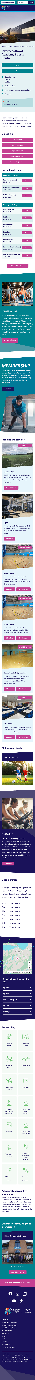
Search (31, 2)
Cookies (4, 1341)
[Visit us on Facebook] (10, 1294)
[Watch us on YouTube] (14, 1301)
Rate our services (7, 1330)
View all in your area (17, 1272)
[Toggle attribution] (30, 972)
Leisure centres (12, 46)
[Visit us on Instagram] (17, 1294)
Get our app (5, 1333)
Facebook (8, 94)
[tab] (11, 1266)
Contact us (5, 1319)
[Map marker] (17, 958)
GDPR (3, 1339)
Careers (4, 1336)
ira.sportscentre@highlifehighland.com (18, 90)
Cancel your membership (9, 1325)
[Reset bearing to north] (29, 968)
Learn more (8, 389)
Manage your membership (9, 1322)
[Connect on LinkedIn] (25, 1294)
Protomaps (16, 972)
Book (17, 71)
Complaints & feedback (8, 1328)
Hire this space (11, 488)
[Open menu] (32, 8)
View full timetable (17, 266)
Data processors (6, 1344)
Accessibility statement (8, 1347)
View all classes (10, 340)
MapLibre (10, 972)
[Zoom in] (29, 962)
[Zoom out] (29, 965)
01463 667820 (10, 86)
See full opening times (10, 104)
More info (9, 538)
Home (4, 46)
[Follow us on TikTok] (21, 1301)
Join (17, 65)
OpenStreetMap (24, 972)
